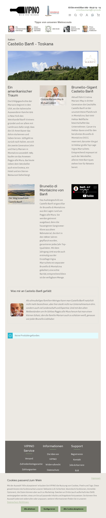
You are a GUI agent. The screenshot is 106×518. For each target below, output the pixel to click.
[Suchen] (75, 15)
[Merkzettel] (81, 15)
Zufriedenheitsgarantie (31, 464)
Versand (29, 458)
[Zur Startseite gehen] (24, 11)
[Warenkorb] (98, 15)
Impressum (95, 478)
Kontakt (77, 459)
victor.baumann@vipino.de (88, 10)
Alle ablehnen (29, 509)
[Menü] (69, 15)
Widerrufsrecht (53, 464)
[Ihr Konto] (86, 15)
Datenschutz (53, 470)
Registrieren (77, 454)
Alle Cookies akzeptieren (73, 509)
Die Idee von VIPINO (53, 456)
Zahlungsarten (29, 469)
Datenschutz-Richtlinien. (18, 502)
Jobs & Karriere (77, 465)
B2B (77, 470)
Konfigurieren (49, 509)
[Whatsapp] (92, 15)
